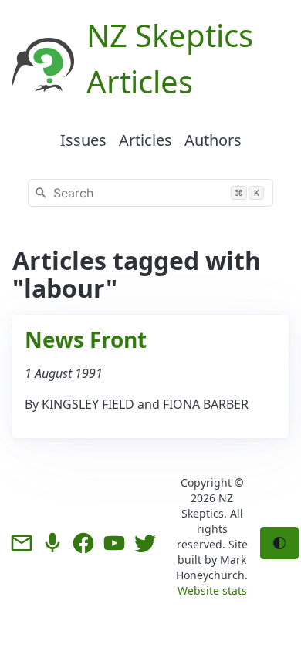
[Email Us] (21, 543)
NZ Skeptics (207, 506)
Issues (83, 140)
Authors (213, 140)
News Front (86, 339)
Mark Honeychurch (211, 567)
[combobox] (150, 193)
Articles (145, 140)
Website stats (212, 590)
